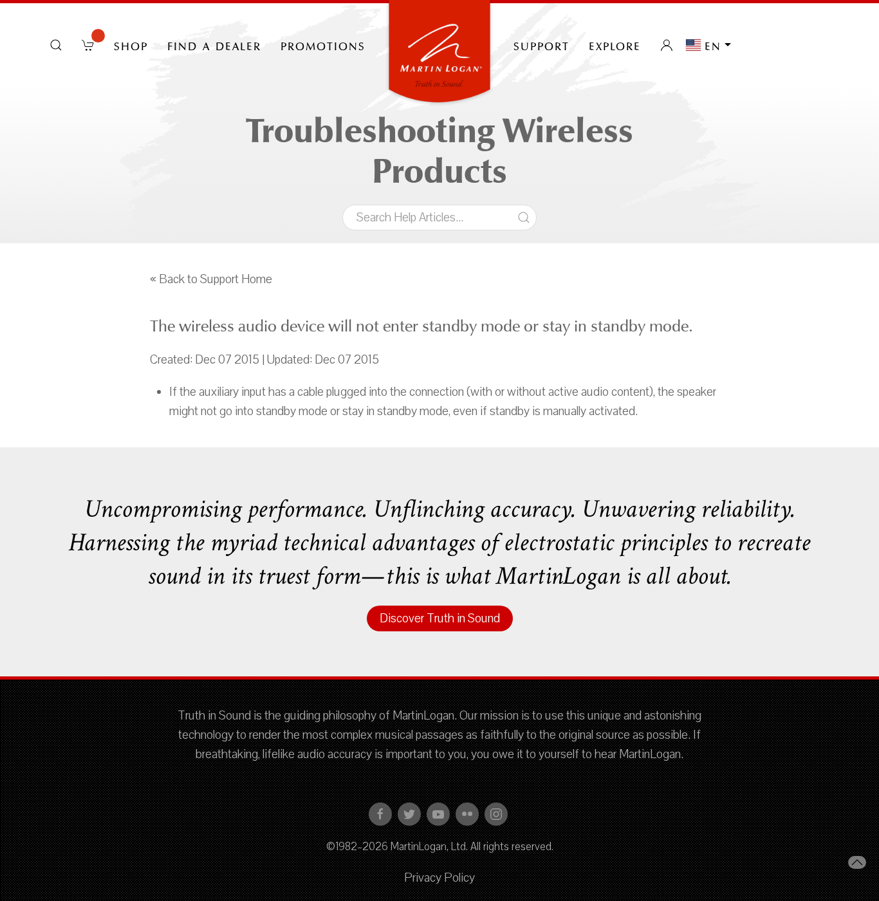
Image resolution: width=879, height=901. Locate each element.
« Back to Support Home (211, 279)
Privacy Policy (439, 877)
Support (541, 45)
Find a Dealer (214, 45)
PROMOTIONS (323, 45)
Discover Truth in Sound (440, 618)
